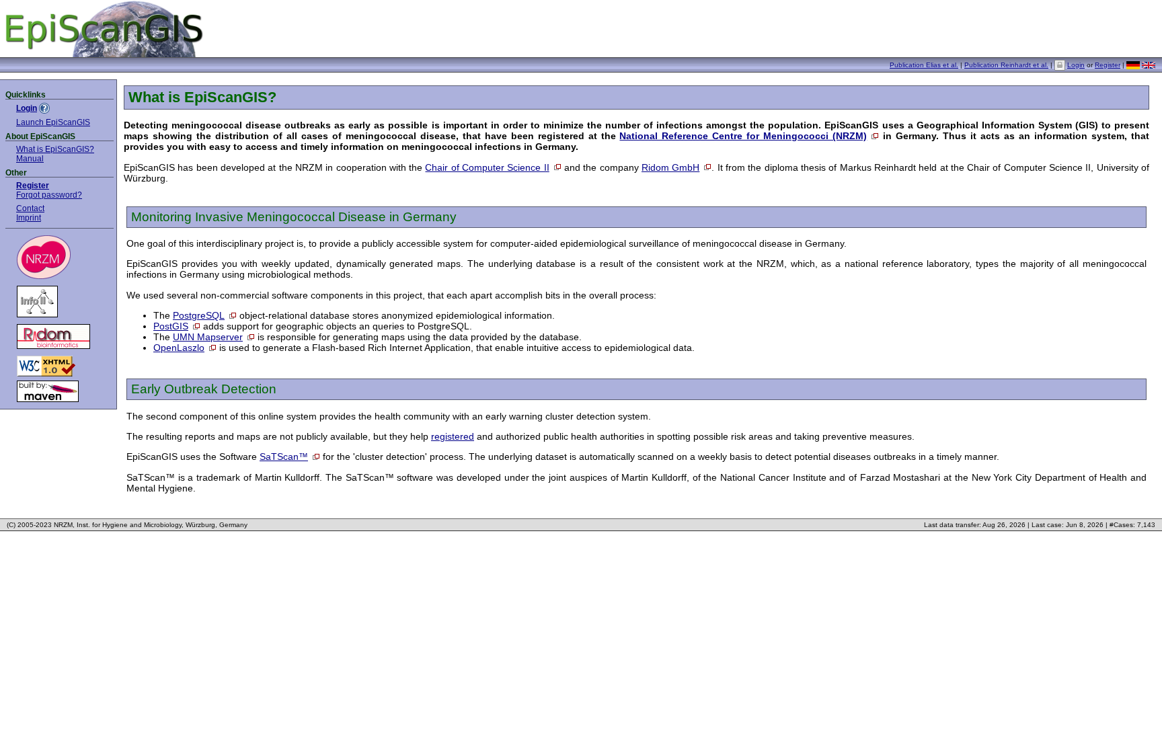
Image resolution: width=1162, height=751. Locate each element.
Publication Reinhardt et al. (1006, 65)
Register (1107, 65)
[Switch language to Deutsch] (1133, 67)
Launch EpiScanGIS (53, 122)
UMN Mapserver (208, 336)
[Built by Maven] (59, 391)
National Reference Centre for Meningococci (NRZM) (743, 135)
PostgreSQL (199, 315)
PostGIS (170, 326)
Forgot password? (49, 194)
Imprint (28, 217)
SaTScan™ (284, 456)
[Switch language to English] (1148, 66)
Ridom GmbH (670, 167)
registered (452, 436)
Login (1076, 65)
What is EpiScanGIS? (55, 149)
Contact (30, 208)
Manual (30, 158)
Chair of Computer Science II (487, 167)
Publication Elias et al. (924, 65)
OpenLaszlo (178, 347)
